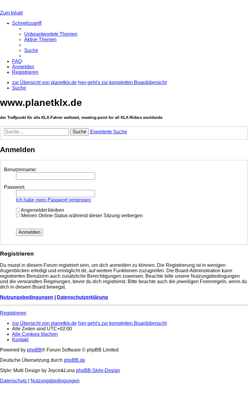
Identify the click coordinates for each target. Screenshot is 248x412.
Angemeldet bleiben (42, 210)
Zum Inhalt (11, 12)
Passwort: (14, 187)
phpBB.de (74, 360)
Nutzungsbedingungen (26, 297)
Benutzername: (20, 169)
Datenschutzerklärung (82, 297)
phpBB (34, 349)
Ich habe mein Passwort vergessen (53, 199)
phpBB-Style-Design (98, 370)
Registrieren (13, 313)
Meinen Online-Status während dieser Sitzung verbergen (81, 215)
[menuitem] (50, 34)
